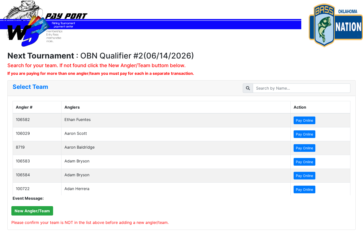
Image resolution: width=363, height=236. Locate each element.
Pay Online (304, 120)
